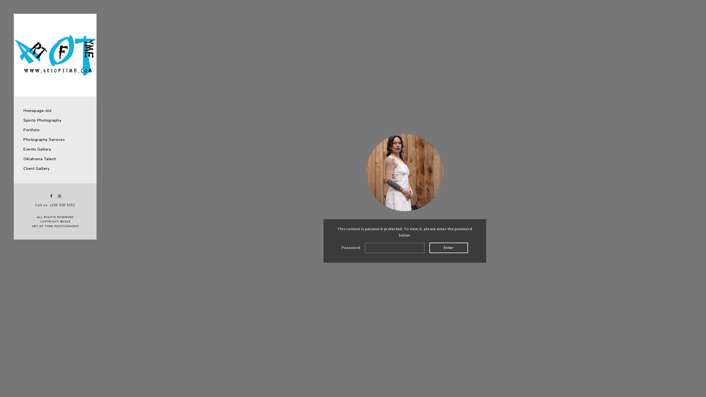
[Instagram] (59, 196)
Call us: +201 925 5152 (55, 205)
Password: (352, 247)
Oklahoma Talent (39, 159)
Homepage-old (37, 110)
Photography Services (44, 139)
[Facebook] (51, 196)
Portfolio (31, 130)
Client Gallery (36, 168)
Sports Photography (42, 120)
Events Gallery (37, 149)
